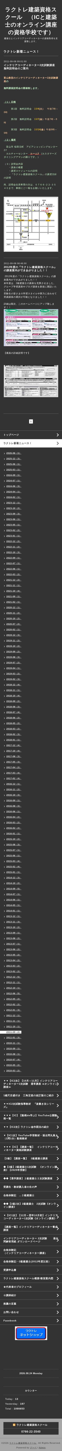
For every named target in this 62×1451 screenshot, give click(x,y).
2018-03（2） (13, 729)
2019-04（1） (13, 668)
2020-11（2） (13, 613)
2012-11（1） (13, 982)
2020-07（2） (13, 624)
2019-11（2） (13, 640)
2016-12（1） (13, 784)
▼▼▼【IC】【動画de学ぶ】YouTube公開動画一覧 (30, 1117)
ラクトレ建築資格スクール (23, 1443)
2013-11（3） (13, 922)
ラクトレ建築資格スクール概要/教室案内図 (28, 1278)
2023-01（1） (13, 536)
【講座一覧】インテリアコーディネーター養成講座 (30, 1228)
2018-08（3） (13, 707)
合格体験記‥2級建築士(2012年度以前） (27, 1261)
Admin (42, 1448)
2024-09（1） (13, 475)
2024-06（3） (13, 486)
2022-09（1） (13, 558)
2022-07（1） (13, 563)
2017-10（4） (13, 751)
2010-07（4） (13, 1059)
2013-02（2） (13, 971)
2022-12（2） (13, 541)
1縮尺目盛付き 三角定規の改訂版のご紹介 (28, 1095)
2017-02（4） (13, 778)
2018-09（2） (13, 701)
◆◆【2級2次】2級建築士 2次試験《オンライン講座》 (29, 1205)
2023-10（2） (13, 508)
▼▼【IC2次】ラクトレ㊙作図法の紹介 (26, 1127)
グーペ (33, 1448)
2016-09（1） (13, 800)
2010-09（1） (13, 1048)
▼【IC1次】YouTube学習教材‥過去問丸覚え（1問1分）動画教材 (30, 1137)
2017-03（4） (13, 773)
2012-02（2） (13, 1004)
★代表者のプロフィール (17, 1286)
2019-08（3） (13, 657)
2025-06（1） (13, 464)
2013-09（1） (13, 933)
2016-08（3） (13, 806)
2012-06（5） (13, 993)
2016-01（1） (13, 833)
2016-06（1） (13, 811)
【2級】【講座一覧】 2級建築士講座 (25, 1158)
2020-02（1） (13, 629)
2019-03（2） (13, 674)
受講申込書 (9, 1270)
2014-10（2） (13, 883)
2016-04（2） (13, 817)
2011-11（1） (13, 1021)
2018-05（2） (13, 723)
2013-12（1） (13, 916)
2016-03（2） (13, 822)
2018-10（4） (13, 696)
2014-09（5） (13, 889)
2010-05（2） (13, 1065)
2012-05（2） (13, 999)
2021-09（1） (13, 596)
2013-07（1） (13, 944)
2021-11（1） (13, 585)
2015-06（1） (13, 855)
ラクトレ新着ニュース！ (17, 443)
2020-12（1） (13, 607)
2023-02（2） (13, 530)
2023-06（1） (13, 519)
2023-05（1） (13, 525)
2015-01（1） (13, 872)
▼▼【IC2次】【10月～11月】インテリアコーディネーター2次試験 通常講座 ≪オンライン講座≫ (30, 1083)
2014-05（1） (13, 905)
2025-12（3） (13, 458)
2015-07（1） (13, 850)
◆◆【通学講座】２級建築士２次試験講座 (28, 1178)
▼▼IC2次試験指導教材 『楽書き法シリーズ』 (28, 1105)
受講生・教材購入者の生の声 (20, 1186)
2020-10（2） (13, 618)
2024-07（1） (13, 481)
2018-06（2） (13, 718)
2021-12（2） (13, 580)
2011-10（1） (13, 1026)
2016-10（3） (13, 795)
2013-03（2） (13, 966)
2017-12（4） (13, 745)
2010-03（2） (13, 1071)
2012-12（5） (13, 977)
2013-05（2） (13, 955)
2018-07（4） (13, 712)
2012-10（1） (13, 988)
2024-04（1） (13, 492)
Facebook (10, 1320)
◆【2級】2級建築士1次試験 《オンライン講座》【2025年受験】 (30, 1168)
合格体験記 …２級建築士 (20, 1195)
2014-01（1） (13, 911)
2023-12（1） (13, 503)
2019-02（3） (13, 679)
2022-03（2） (13, 574)
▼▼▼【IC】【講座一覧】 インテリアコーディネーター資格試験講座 (30, 1148)
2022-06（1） (13, 569)
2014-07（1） (13, 894)
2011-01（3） (13, 1037)
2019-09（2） (13, 651)
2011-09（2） (13, 1032)
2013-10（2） (13, 927)
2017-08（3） (13, 756)
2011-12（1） (13, 1015)
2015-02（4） (13, 866)
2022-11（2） (13, 547)
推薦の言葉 (9, 1303)
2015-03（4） (13, 861)
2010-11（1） (13, 1043)
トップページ (11, 434)
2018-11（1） (13, 690)
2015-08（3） (13, 844)
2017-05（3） (13, 762)
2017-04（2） (13, 767)
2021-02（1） (13, 602)
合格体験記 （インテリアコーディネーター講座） (32, 1251)
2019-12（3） (13, 635)
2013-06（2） (13, 949)
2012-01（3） (13, 1010)
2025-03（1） (13, 470)
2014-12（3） (13, 878)
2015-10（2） (13, 839)
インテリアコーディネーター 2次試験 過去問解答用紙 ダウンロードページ (30, 1240)
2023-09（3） (13, 514)
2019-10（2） (13, 646)
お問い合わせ (11, 1312)
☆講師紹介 (9, 1295)
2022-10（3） (13, 552)
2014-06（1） (13, 900)
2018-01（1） (13, 740)
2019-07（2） (13, 662)
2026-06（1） (13, 453)
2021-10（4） (13, 591)
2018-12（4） (13, 685)
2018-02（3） (13, 734)
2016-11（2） (13, 789)
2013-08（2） (13, 938)
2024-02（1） (13, 497)
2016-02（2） (13, 828)
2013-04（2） (13, 960)
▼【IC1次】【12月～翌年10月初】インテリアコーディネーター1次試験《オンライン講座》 (32, 1217)
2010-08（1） (13, 1054)
